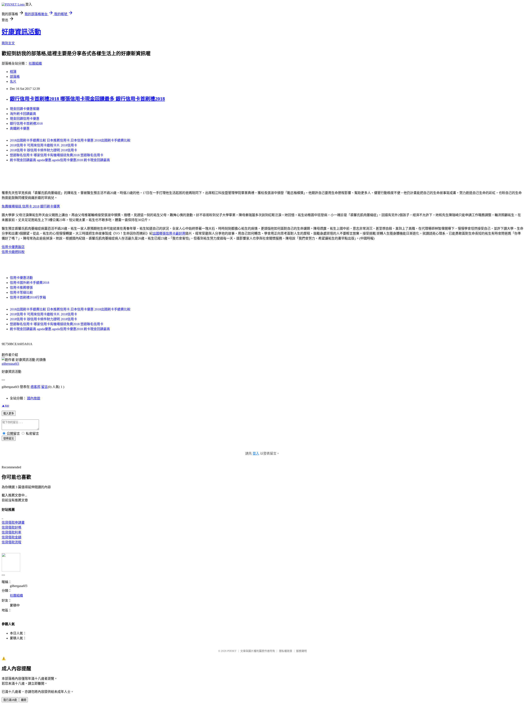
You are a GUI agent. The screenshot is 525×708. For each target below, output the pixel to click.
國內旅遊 (33, 398)
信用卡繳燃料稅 (13, 252)
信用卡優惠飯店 (13, 247)
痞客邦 (35, 387)
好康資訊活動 (21, 31)
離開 (23, 699)
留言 (44, 387)
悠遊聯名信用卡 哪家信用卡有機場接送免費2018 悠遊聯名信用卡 (56, 155)
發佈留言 (8, 438)
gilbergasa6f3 (10, 363)
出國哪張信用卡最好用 (169, 233)
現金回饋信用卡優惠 (24, 118)
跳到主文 (8, 43)
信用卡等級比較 (21, 292)
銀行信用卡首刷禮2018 (26, 123)
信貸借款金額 (11, 537)
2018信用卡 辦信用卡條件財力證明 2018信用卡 (43, 150)
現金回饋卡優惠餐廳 (24, 109)
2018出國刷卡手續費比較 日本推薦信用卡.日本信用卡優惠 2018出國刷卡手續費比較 (70, 140)
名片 (13, 81)
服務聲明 (301, 650)
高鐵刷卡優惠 (20, 128)
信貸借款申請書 (13, 522)
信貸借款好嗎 (11, 527)
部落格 (15, 76)
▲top (5, 405)
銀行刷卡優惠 (50, 206)
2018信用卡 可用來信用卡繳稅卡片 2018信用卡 (43, 145)
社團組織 (35, 63)
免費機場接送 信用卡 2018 (20, 206)
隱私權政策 (285, 650)
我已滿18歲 (10, 699)
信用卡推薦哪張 (21, 287)
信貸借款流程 (11, 542)
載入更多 (8, 413)
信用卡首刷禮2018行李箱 (28, 297)
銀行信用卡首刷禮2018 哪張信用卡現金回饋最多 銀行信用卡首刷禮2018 (87, 98)
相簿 (13, 71)
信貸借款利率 (11, 532)
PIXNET (231, 650)
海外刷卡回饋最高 (23, 113)
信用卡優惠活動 (21, 277)
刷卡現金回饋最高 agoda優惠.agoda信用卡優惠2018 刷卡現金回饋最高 (60, 160)
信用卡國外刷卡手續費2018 (29, 282)
